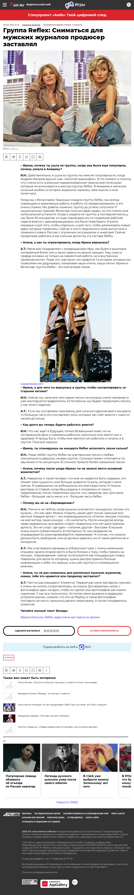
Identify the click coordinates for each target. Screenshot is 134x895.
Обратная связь (56, 817)
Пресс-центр (118, 813)
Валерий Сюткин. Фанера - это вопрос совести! (44, 693)
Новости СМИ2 (67, 802)
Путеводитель (75, 817)
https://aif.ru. (101, 867)
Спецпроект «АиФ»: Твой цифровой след (67, 15)
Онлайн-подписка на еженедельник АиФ (86, 813)
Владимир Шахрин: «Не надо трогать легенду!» (44, 715)
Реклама (27, 813)
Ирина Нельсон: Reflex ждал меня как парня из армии (60, 617)
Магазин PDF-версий (33, 817)
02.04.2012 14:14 (11, 24)
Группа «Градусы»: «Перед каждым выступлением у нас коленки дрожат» (58, 727)
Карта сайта (92, 817)
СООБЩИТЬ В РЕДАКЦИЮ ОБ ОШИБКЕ (41, 822)
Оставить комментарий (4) (104, 631)
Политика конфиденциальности (39, 872)
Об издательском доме (47, 813)
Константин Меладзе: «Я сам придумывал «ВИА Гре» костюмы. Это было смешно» (62, 704)
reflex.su (14, 148)
